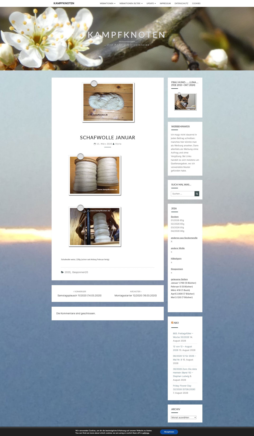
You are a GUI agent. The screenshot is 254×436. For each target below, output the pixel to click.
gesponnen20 (80, 272)
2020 (68, 272)
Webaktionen (106, 3)
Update (150, 3)
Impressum (165, 3)
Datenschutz (181, 3)
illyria (118, 144)
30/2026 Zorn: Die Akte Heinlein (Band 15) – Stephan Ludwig (185, 372)
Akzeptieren (169, 432)
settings (145, 433)
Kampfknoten (64, 3)
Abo (176, 323)
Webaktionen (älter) (129, 3)
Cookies (196, 3)
